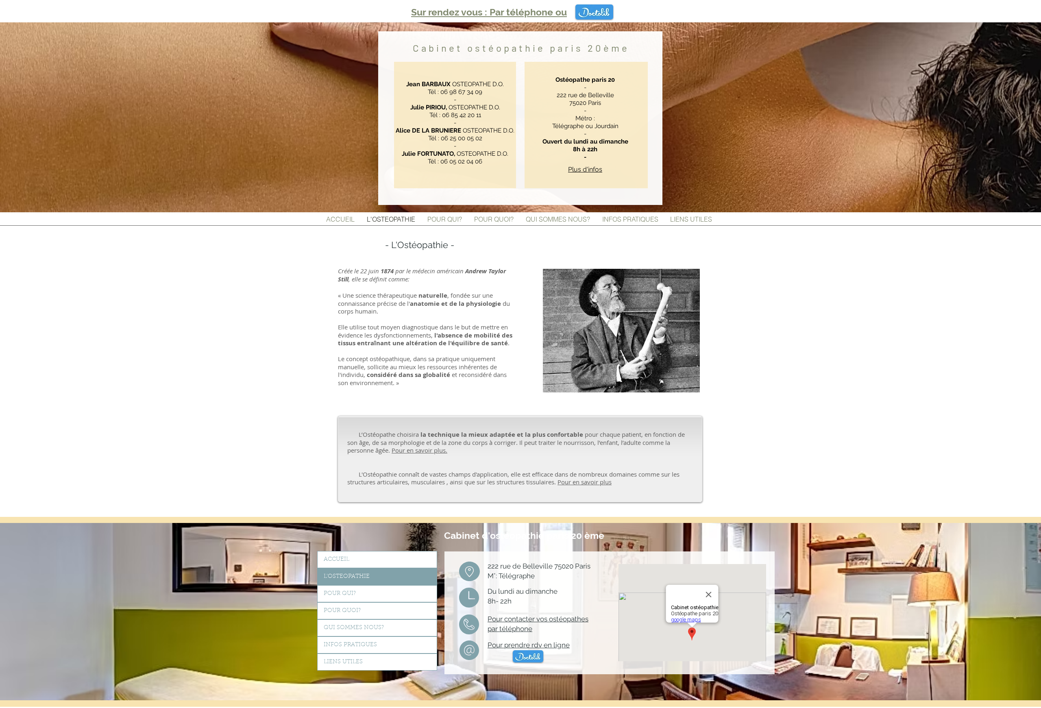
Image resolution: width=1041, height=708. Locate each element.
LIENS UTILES (343, 662)
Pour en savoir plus (585, 482)
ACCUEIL (336, 559)
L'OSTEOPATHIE (347, 576)
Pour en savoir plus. (419, 450)
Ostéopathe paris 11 (372, 12)
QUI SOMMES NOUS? (354, 628)
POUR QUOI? (342, 611)
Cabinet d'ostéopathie (495, 535)
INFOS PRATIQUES (350, 645)
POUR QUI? (340, 594)
